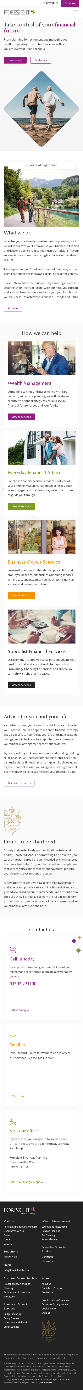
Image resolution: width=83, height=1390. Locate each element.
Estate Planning (50, 1239)
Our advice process (19, 783)
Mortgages (47, 1256)
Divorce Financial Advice (16, 1322)
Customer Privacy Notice (55, 1304)
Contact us (41, 60)
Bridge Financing (12, 1314)
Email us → (17, 1096)
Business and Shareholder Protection (17, 1294)
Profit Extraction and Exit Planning (17, 1286)
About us (13, 308)
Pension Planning (51, 1231)
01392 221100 (50, 3)
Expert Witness (11, 1326)
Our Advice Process (52, 1288)
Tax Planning (48, 1235)
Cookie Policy (49, 1308)
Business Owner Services (21, 1278)
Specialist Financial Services (16, 1306)
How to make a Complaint (55, 1300)
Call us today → (20, 1010)
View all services (21, 417)
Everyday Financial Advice (54, 1249)
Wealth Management (56, 1221)
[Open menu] (75, 12)
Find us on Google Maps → (27, 1182)
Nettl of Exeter (46, 1382)
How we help (15, 60)
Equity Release (11, 1318)
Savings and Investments (54, 1226)
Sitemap (46, 1312)
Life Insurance (49, 1261)
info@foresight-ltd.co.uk (16, 1270)
